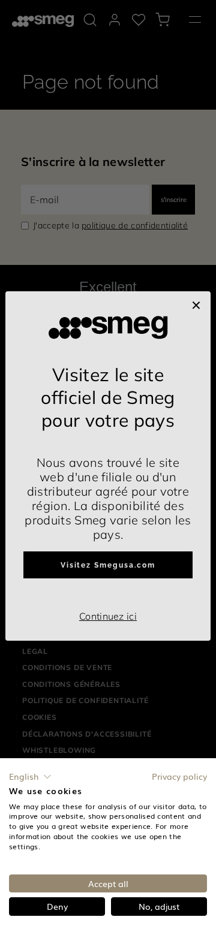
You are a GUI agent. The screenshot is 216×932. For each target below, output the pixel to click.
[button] (30, 777)
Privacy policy (179, 776)
